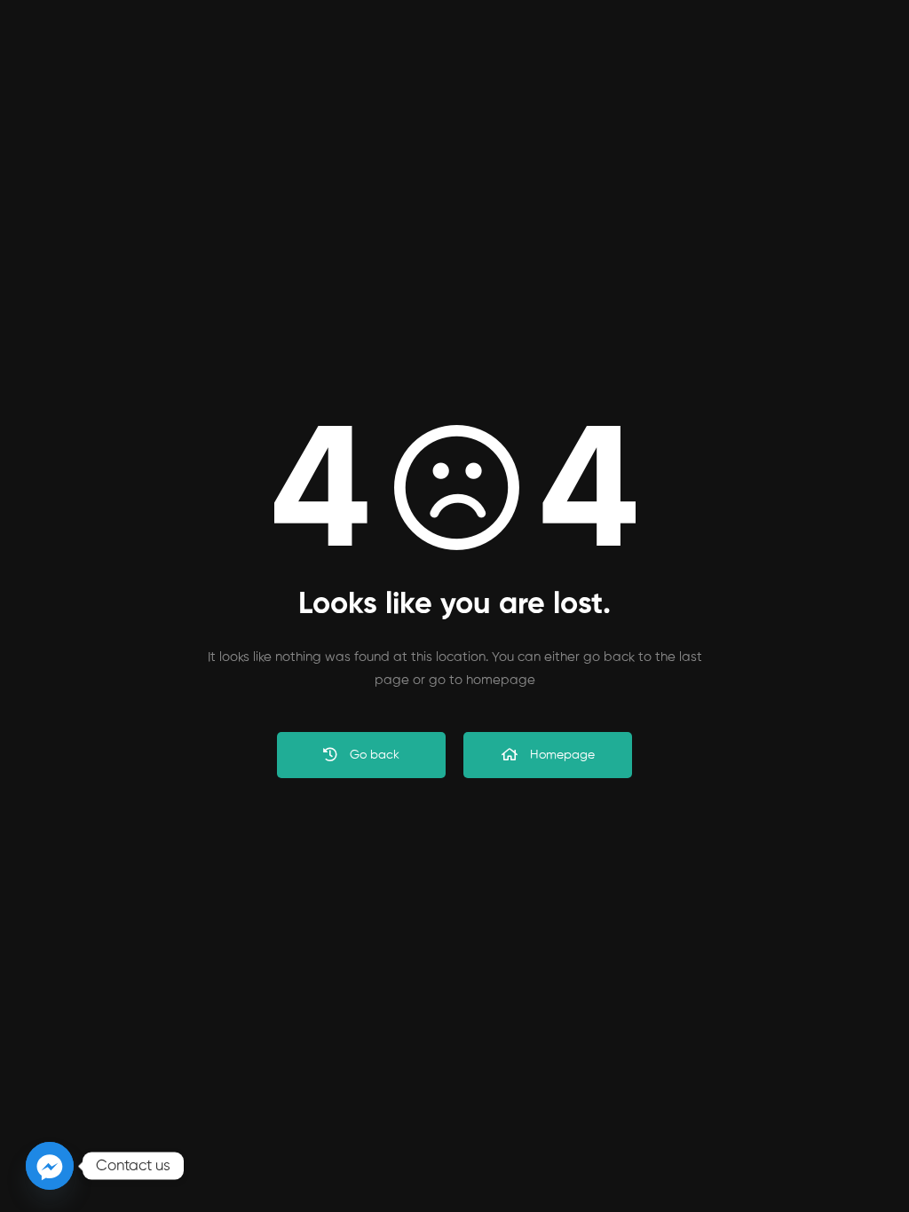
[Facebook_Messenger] (50, 1166)
